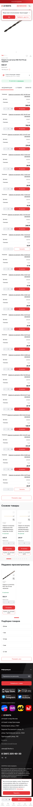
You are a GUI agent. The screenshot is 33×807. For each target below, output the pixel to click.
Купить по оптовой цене (8, 553)
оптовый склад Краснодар (10, 722)
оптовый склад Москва (9, 719)
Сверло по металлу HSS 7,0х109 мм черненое (19, 376)
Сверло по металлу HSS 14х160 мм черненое (19, 95)
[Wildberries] (12, 708)
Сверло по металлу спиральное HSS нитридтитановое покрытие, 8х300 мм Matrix (8, 528)
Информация (6, 669)
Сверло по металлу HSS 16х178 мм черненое (8, 586)
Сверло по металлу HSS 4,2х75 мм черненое (19, 476)
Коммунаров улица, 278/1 (10, 726)
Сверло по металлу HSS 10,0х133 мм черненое (18, 416)
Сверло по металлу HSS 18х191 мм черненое (19, 115)
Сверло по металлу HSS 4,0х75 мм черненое (19, 335)
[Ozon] (4, 708)
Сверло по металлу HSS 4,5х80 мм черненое (19, 456)
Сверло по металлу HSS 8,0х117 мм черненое (19, 396)
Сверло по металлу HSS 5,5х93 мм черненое (19, 155)
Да (9, 17)
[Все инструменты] (29, 708)
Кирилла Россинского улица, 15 (12, 729)
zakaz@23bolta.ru (7, 748)
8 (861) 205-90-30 (11, 753)
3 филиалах (20, 81)
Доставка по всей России (9, 743)
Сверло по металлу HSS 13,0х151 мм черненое (19, 436)
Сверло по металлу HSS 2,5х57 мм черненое (19, 275)
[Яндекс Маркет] (21, 708)
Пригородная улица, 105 (9, 736)
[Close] (30, 13)
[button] (30, 10)
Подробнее (20, 789)
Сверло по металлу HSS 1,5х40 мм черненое (19, 195)
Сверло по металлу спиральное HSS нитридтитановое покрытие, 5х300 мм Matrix (24, 528)
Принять (16, 793)
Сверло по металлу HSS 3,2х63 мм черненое (19, 175)
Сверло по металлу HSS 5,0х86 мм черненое (19, 356)
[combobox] (14, 10)
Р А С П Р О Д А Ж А (17, 1)
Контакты (4, 740)
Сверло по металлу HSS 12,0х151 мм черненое (19, 135)
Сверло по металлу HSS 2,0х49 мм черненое (19, 255)
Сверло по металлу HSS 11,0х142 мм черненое (19, 215)
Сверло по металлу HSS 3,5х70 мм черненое (19, 315)
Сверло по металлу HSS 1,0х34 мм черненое (19, 235)
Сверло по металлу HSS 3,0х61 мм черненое (19, 295)
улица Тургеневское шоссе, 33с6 (12, 733)
